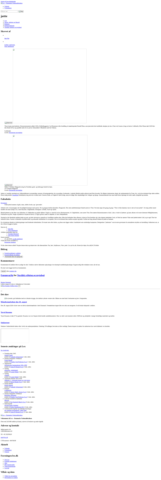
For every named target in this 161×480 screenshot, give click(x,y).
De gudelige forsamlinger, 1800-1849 (15, 410)
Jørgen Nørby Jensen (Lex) (18, 392)
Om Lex (6, 459)
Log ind (6, 468)
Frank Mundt (8, 360)
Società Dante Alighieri (11, 405)
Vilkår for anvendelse (10, 476)
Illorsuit (6, 400)
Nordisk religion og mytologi (31, 275)
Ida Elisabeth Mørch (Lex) (18, 402)
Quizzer (6, 6)
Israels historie (8, 385)
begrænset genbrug (10, 242)
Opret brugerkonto (9, 466)
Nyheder (7, 448)
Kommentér (13, 256)
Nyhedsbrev (8, 8)
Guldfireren (7, 390)
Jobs (5, 463)
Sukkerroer (5, 323)
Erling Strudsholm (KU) (17, 407)
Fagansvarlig (7, 275)
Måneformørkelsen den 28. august (14, 302)
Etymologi (4, 203)
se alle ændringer (18, 239)
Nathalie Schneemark (16, 357)
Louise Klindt (14, 372)
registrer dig (12, 271)
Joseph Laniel (8, 355)
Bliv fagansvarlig (9, 464)
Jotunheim (15, 195)
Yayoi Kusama (6, 312)
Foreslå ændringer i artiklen (12, 253)
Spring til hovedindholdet (8, 1)
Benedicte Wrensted (10, 395)
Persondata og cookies (11, 477)
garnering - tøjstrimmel (11, 370)
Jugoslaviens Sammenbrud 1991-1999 (15, 365)
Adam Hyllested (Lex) (16, 367)
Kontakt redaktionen (10, 461)
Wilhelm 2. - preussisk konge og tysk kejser (17, 380)
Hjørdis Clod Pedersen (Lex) (18, 362)
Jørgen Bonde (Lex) (16, 382)
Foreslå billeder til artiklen (12, 255)
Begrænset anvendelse (15, 132)
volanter (6, 375)
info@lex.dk (4, 437)
